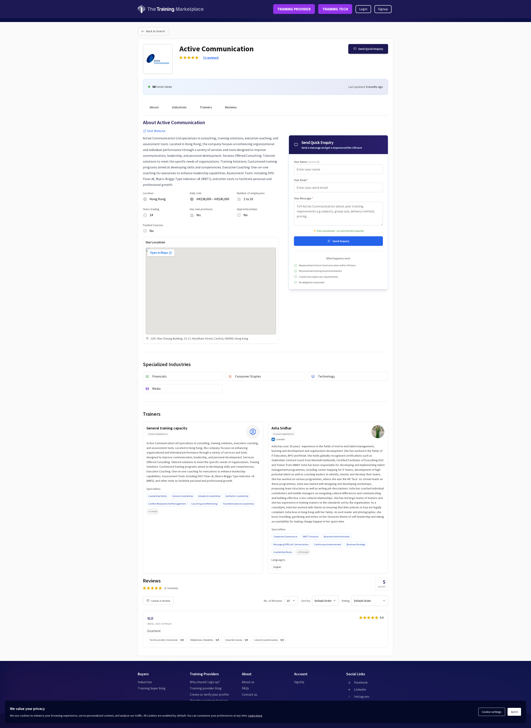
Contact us (249, 694)
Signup (383, 9)
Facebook (361, 682)
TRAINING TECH (335, 9)
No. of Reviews (273, 601)
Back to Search (155, 31)
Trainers (206, 107)
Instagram (361, 696)
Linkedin (360, 689)
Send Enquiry (340, 241)
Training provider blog (206, 688)
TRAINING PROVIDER (294, 9)
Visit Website (156, 131)
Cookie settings (492, 712)
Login (363, 9)
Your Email (301, 180)
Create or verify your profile (209, 694)
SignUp (299, 682)
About (154, 107)
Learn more (255, 715)
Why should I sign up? (205, 682)
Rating (346, 601)
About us (248, 682)
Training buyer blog (152, 688)
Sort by (305, 601)
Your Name (306, 162)
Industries (179, 107)
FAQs (245, 688)
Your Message (303, 198)
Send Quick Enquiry (370, 49)
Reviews (231, 107)
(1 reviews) (211, 57)
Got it (514, 712)
